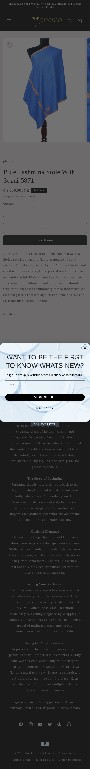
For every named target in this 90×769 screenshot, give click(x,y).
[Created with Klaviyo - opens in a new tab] (45, 424)
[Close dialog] (85, 348)
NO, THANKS (45, 408)
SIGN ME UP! (45, 397)
